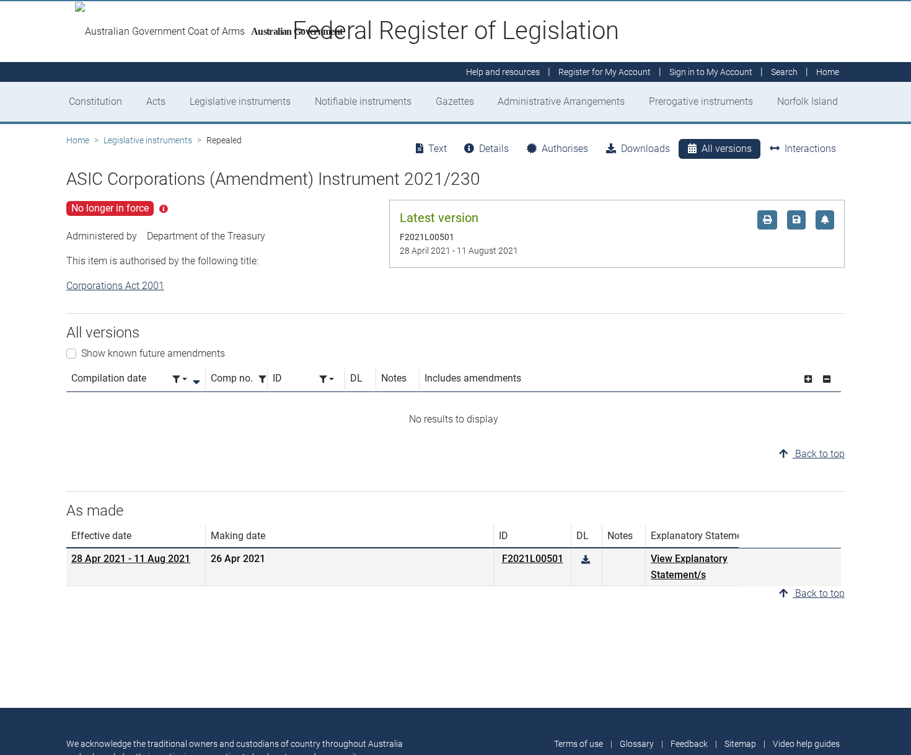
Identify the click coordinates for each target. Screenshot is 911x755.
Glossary (637, 744)
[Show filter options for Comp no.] (266, 379)
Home (77, 140)
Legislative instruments (240, 101)
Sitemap (740, 744)
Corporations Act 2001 (115, 286)
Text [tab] (437, 148)
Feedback (689, 744)
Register (604, 72)
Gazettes (455, 101)
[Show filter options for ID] (327, 379)
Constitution (95, 101)
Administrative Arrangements (561, 101)
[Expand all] (808, 379)
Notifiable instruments (363, 101)
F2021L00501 (532, 559)
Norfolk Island (807, 101)
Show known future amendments (153, 353)
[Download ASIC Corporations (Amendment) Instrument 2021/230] (585, 560)
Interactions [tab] (810, 148)
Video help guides (806, 744)
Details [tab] (494, 148)
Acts (155, 101)
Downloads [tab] (645, 148)
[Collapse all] (826, 379)
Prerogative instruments (701, 101)
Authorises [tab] (565, 148)
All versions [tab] (727, 148)
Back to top (819, 454)
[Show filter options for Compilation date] (180, 379)
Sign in (710, 72)
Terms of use (578, 744)
